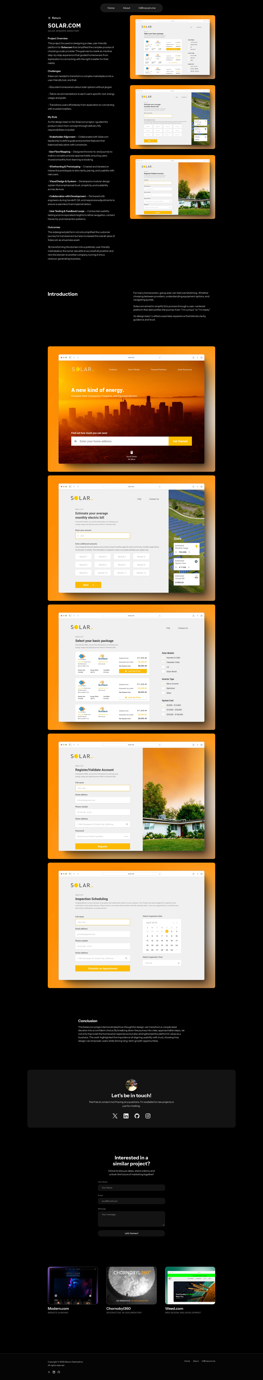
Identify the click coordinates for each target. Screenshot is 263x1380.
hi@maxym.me (208, 1361)
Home (111, 7)
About (126, 7)
